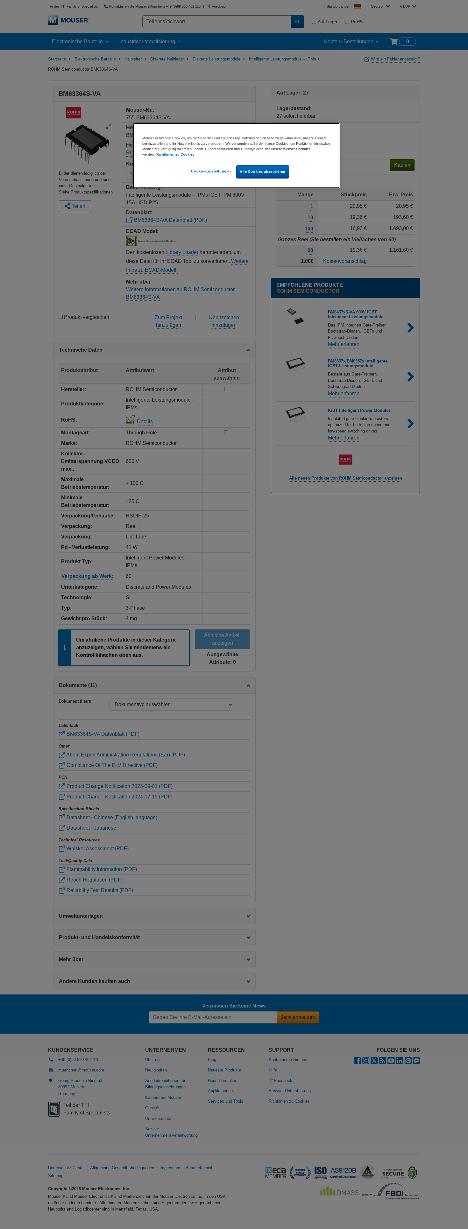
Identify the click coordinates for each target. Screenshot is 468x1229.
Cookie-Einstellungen (211, 171)
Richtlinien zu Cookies (175, 154)
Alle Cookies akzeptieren (263, 171)
